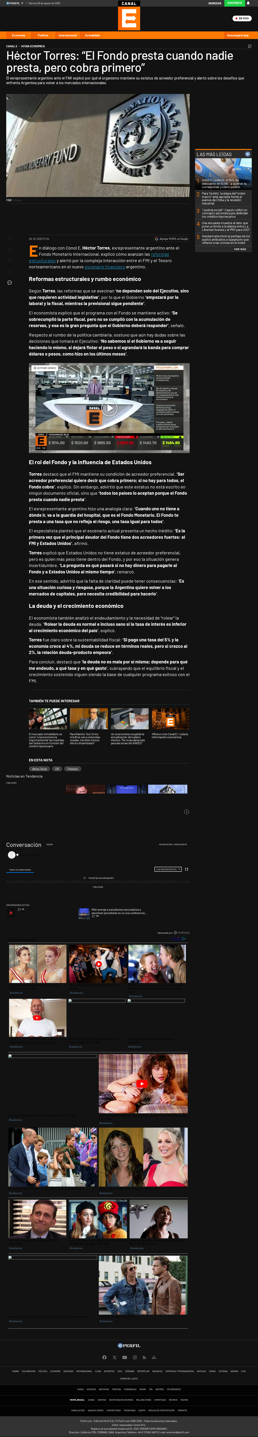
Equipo (141, 1410)
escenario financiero (105, 266)
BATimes (160, 1389)
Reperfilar (143, 1371)
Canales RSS (78, 1410)
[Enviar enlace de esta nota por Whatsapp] (9, 260)
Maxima (184, 1400)
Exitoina (223, 1371)
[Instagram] (135, 1357)
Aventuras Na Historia (121, 1400)
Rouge (143, 1389)
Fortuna (116, 1389)
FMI (57, 768)
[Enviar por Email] (9, 272)
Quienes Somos (96, 1410)
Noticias (201, 1371)
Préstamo (72, 768)
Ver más (240, 249)
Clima (98, 1371)
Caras (212, 1371)
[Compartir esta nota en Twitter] (9, 249)
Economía (18, 35)
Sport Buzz (160, 1400)
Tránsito (182, 1410)
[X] (114, 1357)
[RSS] (144, 1357)
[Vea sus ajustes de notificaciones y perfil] (248, 3)
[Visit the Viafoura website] (182, 932)
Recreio (173, 1400)
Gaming (234, 1371)
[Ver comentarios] (249, 47)
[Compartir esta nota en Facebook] (9, 238)
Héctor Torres (39, 768)
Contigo (102, 1400)
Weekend (104, 1389)
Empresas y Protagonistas (179, 1371)
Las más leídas (214, 154)
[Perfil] (129, 1347)
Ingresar (215, 3)
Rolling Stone (143, 1400)
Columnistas (29, 1371)
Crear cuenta (180, 844)
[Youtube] (124, 1357)
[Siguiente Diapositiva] (186, 811)
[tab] (20, 869)
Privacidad (129, 1410)
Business (157, 1371)
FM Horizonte (174, 1389)
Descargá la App (238, 35)
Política (43, 35)
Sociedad (68, 1371)
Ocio (119, 1371)
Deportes (109, 1371)
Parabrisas (130, 1389)
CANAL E (11, 46)
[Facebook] (104, 1357)
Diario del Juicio (129, 1378)
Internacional (67, 35)
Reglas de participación (161, 1410)
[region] (98, 888)
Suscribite (234, 3)
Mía (151, 1389)
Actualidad (92, 35)
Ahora (15, 1371)
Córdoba (129, 1371)
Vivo (243, 1371)
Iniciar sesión (165, 844)
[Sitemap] (154, 1357)
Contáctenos (114, 1410)
